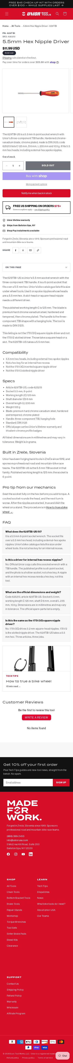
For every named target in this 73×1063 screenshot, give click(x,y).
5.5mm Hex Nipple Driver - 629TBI (40, 26)
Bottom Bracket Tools (18, 897)
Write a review (36, 717)
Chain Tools (13, 892)
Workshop (12, 915)
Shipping (7, 57)
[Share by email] (30, 250)
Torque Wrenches (16, 921)
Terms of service (45, 1058)
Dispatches (43, 892)
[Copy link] (38, 250)
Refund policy (13, 1058)
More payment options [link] (36, 184)
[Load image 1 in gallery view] (8, 122)
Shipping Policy (15, 989)
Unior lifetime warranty (18, 220)
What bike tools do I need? (51, 903)
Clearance (12, 945)
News (40, 897)
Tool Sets (12, 927)
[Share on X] (23, 250)
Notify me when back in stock (36, 193)
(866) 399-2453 (15, 836)
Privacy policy (28, 1058)
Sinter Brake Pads (16, 933)
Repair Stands (14, 910)
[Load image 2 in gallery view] (21, 122)
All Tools (16, 26)
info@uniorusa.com (17, 840)
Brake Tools (13, 903)
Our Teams (43, 915)
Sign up (61, 782)
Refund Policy (14, 995)
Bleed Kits (12, 939)
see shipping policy (42, 209)
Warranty (12, 1001)
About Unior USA (46, 910)
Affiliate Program (16, 1013)
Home (5, 26)
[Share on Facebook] (15, 250)
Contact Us (13, 983)
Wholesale (12, 1007)
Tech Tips (42, 886)
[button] (7, 13)
